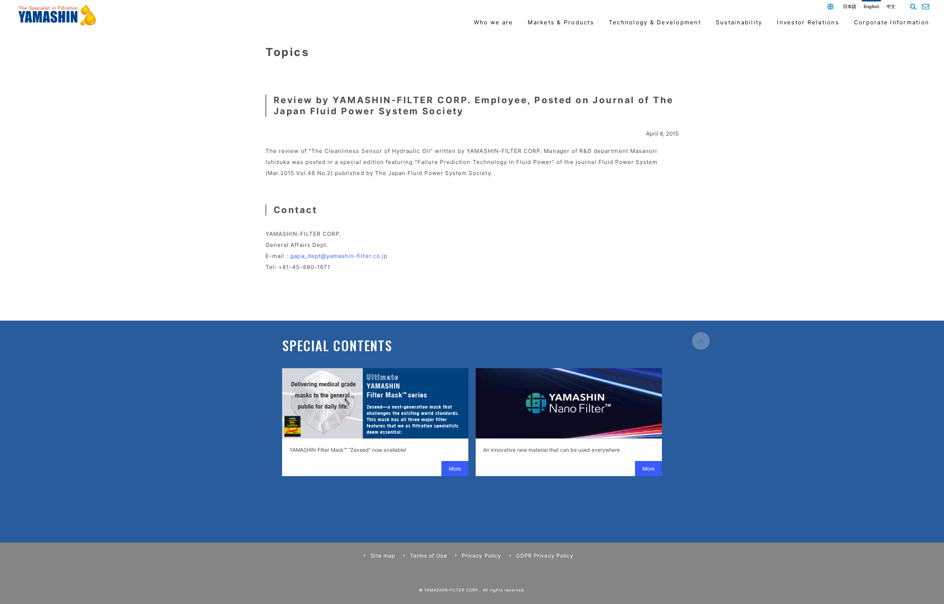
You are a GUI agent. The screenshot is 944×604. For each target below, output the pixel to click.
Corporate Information (891, 22)
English (871, 6)
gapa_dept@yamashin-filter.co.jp (339, 255)
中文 (890, 6)
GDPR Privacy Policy (544, 555)
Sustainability (739, 22)
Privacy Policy (482, 555)
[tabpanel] (375, 422)
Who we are (493, 22)
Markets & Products (561, 22)
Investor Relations (808, 22)
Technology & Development (655, 22)
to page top (701, 341)
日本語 (849, 6)
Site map (383, 555)
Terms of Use (428, 555)
